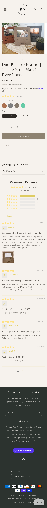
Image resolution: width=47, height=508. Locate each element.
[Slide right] (29, 59)
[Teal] (23, 105)
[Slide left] (18, 59)
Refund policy (21, 498)
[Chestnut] (4, 105)
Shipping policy (31, 502)
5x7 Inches (25, 116)
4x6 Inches (9, 116)
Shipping (5, 84)
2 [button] (22, 371)
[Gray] (10, 105)
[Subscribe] (39, 413)
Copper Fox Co (22, 495)
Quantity (5, 122)
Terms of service (18, 502)
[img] (8, 223)
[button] (5, 9)
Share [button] (7, 145)
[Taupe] (16, 105)
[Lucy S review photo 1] (8, 257)
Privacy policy (34, 498)
